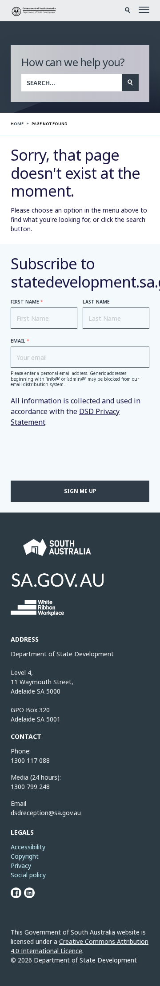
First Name (27, 302)
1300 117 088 (30, 760)
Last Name (96, 302)
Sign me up (80, 491)
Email (20, 341)
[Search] (130, 82)
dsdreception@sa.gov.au (46, 813)
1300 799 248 (30, 786)
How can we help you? (73, 62)
